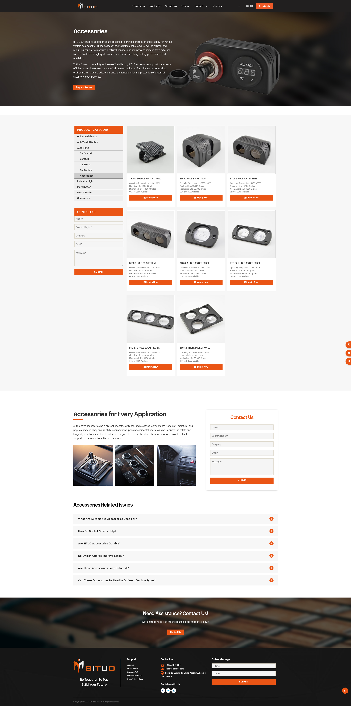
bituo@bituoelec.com (174, 668)
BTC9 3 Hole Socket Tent (142, 263)
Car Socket (86, 153)
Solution (170, 6)
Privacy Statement (134, 675)
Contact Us (200, 6)
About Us (130, 665)
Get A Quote (264, 6)
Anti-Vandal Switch (87, 142)
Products (154, 6)
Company (138, 6)
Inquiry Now (152, 197)
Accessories (87, 175)
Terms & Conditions (135, 679)
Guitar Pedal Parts (87, 136)
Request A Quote (84, 87)
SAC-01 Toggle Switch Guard (145, 178)
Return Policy (132, 668)
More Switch (84, 187)
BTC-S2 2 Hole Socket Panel (245, 263)
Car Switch (86, 170)
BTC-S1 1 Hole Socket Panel (194, 263)
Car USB (84, 158)
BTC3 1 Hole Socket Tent (193, 178)
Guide (217, 6)
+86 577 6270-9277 (173, 665)
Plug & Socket (85, 192)
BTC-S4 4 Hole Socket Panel (195, 347)
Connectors (83, 198)
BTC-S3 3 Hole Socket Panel (144, 347)
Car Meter (85, 164)
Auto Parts (83, 147)
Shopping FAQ (132, 672)
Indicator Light (85, 181)
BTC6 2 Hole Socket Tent (243, 178)
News (184, 6)
